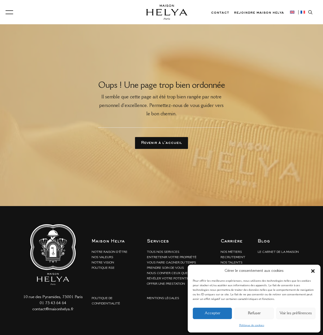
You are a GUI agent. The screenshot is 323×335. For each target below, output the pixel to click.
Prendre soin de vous (165, 268)
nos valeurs (102, 257)
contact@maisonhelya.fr (53, 309)
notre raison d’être (109, 252)
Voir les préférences (296, 313)
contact (220, 12)
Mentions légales (163, 298)
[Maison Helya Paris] (166, 12)
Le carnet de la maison (278, 252)
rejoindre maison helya (259, 12)
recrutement (233, 257)
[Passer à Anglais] (292, 12)
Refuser (254, 313)
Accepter (212, 313)
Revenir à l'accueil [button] (161, 143)
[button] (312, 271)
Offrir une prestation (166, 283)
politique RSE (103, 268)
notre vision (103, 262)
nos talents (232, 262)
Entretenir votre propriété (172, 257)
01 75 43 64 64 (53, 303)
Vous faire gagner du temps (171, 262)
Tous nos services (163, 252)
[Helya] (53, 254)
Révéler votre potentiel (169, 278)
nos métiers (231, 252)
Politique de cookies (251, 325)
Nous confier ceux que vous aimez (177, 273)
